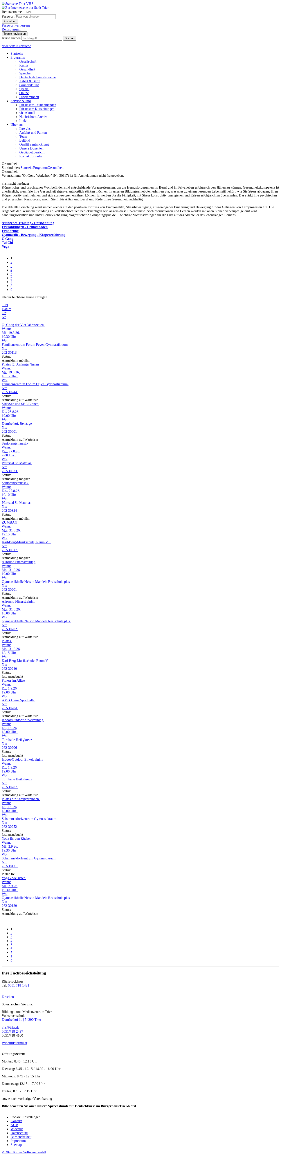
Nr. (4, 317)
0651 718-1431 (18, 985)
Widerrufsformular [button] (14, 1043)
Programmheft (29, 97)
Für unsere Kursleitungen (36, 109)
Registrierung (11, 29)
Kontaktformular (30, 156)
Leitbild (24, 140)
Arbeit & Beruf (29, 81)
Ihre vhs (25, 128)
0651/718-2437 (12, 1031)
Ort (4, 313)
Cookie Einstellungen (25, 1117)
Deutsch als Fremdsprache (37, 77)
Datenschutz (19, 1133)
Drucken (8, 997)
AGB (14, 1125)
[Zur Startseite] (17, 3)
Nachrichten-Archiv (33, 117)
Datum (6, 309)
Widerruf (17, 1129)
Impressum (18, 1141)
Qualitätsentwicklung (34, 144)
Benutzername (12, 12)
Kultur (23, 65)
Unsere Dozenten (31, 148)
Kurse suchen (11, 38)
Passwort (8, 16)
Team (23, 136)
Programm (18, 57)
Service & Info (21, 101)
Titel (5, 305)
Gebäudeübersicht (31, 152)
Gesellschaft (27, 61)
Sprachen (25, 73)
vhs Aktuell (27, 113)
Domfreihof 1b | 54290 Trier (21, 1019)
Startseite (17, 53)
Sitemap (16, 1145)
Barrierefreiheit (21, 1137)
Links (23, 120)
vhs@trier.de (10, 1027)
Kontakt (16, 1121)
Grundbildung (29, 85)
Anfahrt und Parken (33, 132)
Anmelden (10, 21)
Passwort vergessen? (16, 25)
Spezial (24, 89)
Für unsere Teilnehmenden (37, 105)
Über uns (17, 124)
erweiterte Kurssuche (16, 46)
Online (24, 93)
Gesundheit (27, 69)
